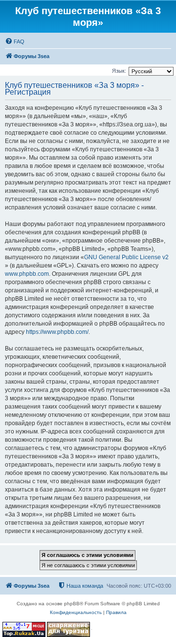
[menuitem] (14, 41)
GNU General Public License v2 (126, 257)
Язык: (119, 71)
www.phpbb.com (27, 273)
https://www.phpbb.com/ (57, 332)
